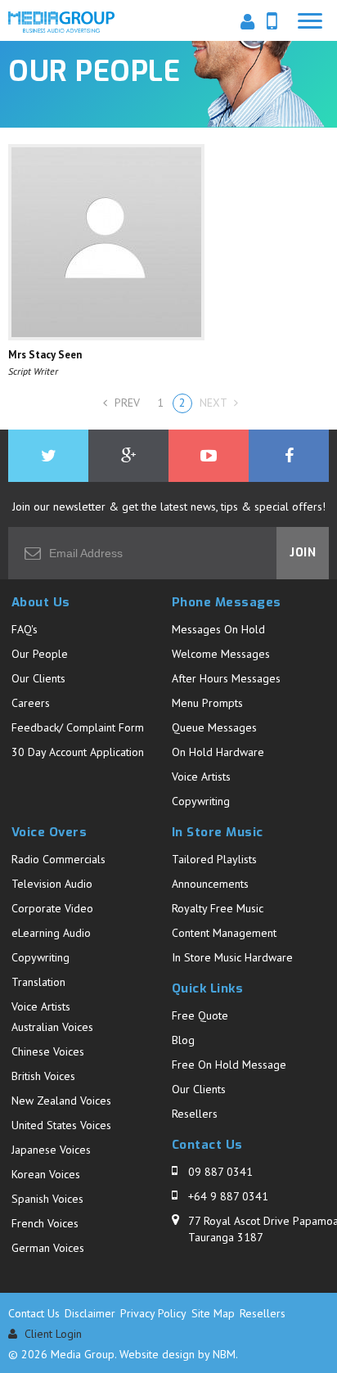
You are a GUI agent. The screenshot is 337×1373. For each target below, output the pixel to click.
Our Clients (38, 678)
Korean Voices (45, 1174)
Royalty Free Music (217, 908)
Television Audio (51, 883)
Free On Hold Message (229, 1064)
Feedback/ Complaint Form (77, 727)
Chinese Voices (47, 1051)
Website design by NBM (177, 1354)
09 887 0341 (220, 1171)
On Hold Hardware (218, 752)
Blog (183, 1040)
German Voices (47, 1247)
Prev (125, 402)
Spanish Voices (47, 1198)
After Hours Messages (226, 678)
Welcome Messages (221, 653)
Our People (39, 653)
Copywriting (201, 801)
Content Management (224, 932)
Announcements (210, 883)
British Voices (43, 1076)
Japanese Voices (51, 1149)
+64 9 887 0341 (228, 1196)
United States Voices (61, 1125)
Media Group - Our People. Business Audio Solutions (61, 24)
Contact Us (34, 1313)
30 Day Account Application (77, 752)
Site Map (213, 1313)
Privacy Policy (153, 1313)
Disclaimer (90, 1313)
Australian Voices (52, 1027)
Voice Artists (201, 776)
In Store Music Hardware (232, 957)
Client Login (51, 1334)
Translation (38, 982)
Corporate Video (52, 908)
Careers (30, 703)
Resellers (195, 1113)
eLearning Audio (51, 932)
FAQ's (24, 629)
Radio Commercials (58, 859)
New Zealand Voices (61, 1100)
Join (303, 552)
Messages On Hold (218, 629)
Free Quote (200, 1015)
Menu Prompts (207, 703)
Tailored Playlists (214, 859)
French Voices (45, 1223)
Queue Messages (214, 727)
